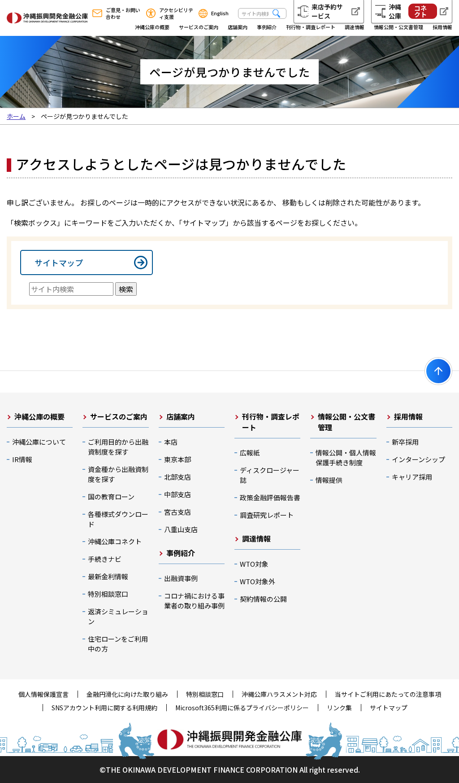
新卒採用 (405, 441)
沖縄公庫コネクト (115, 541)
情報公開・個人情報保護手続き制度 (346, 457)
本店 (171, 441)
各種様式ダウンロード (118, 519)
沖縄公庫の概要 (152, 27)
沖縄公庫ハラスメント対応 (279, 694)
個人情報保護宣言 (43, 694)
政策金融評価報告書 (270, 497)
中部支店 (177, 494)
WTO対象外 (257, 581)
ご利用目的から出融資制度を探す (118, 446)
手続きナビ (104, 559)
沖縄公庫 (407, 11)
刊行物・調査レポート (310, 27)
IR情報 (22, 459)
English (220, 13)
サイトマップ (59, 262)
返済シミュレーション (118, 616)
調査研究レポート (267, 515)
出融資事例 (181, 578)
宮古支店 (177, 511)
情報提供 (329, 480)
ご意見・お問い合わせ (123, 13)
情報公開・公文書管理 (398, 27)
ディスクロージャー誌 (269, 475)
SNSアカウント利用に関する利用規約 (104, 707)
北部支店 (177, 476)
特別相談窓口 (108, 594)
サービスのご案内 (198, 27)
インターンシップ (418, 459)
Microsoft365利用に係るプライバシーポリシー (242, 707)
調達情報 (354, 27)
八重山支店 (181, 529)
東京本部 (177, 459)
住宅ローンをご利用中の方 (118, 643)
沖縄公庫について (39, 441)
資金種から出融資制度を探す (118, 474)
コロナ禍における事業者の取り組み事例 (194, 600)
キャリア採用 (412, 476)
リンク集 (339, 707)
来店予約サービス (327, 11)
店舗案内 (237, 27)
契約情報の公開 (263, 599)
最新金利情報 (108, 576)
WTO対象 (254, 564)
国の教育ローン (111, 496)
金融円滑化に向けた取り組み (127, 694)
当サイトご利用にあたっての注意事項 (388, 694)
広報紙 (250, 452)
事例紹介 (267, 27)
